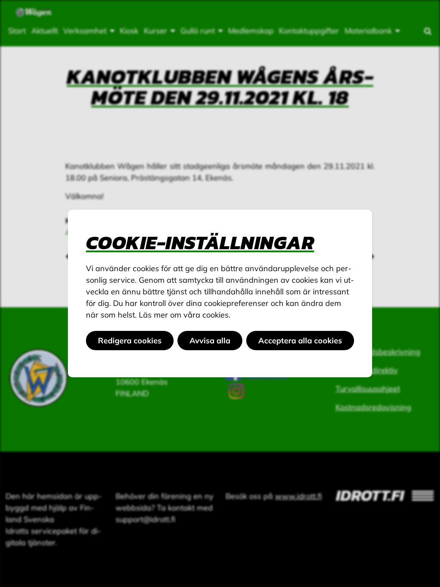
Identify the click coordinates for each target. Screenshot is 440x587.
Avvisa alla (209, 340)
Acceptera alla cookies (300, 340)
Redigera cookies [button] (130, 340)
